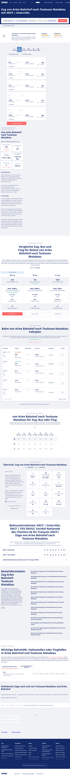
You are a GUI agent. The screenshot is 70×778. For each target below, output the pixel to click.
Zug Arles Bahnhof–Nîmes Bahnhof (10, 697)
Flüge (20, 2)
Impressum (17, 773)
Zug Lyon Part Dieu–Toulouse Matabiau (11, 694)
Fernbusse (18, 743)
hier (49, 404)
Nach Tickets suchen (6, 149)
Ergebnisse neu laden (34, 342)
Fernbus (15, 2)
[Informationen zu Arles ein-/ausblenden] (66, 674)
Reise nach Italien (60, 754)
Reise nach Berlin (60, 748)
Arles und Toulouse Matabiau (55, 657)
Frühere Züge (8, 399)
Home (2, 705)
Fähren (24, 2)
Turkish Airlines (33, 748)
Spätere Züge (62, 399)
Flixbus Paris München (21, 754)
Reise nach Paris (60, 750)
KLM (30, 754)
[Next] (43, 49)
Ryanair (31, 746)
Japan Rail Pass (60, 746)
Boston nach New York (7, 753)
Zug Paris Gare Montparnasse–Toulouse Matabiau (48, 694)
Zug (11, 2)
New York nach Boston (7, 756)
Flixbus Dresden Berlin (21, 752)
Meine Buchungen (48, 2)
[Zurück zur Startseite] (5, 2)
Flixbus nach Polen (20, 746)
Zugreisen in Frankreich (16, 705)
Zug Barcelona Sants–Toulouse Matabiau (28, 694)
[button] (32, 20)
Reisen (57, 743)
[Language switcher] (39, 2)
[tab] (14, 54)
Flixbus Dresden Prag (20, 750)
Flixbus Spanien (19, 748)
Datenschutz (40, 773)
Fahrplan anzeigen (6, 167)
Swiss (30, 752)
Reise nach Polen (60, 752)
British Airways (33, 750)
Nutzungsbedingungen (28, 773)
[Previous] (14, 434)
